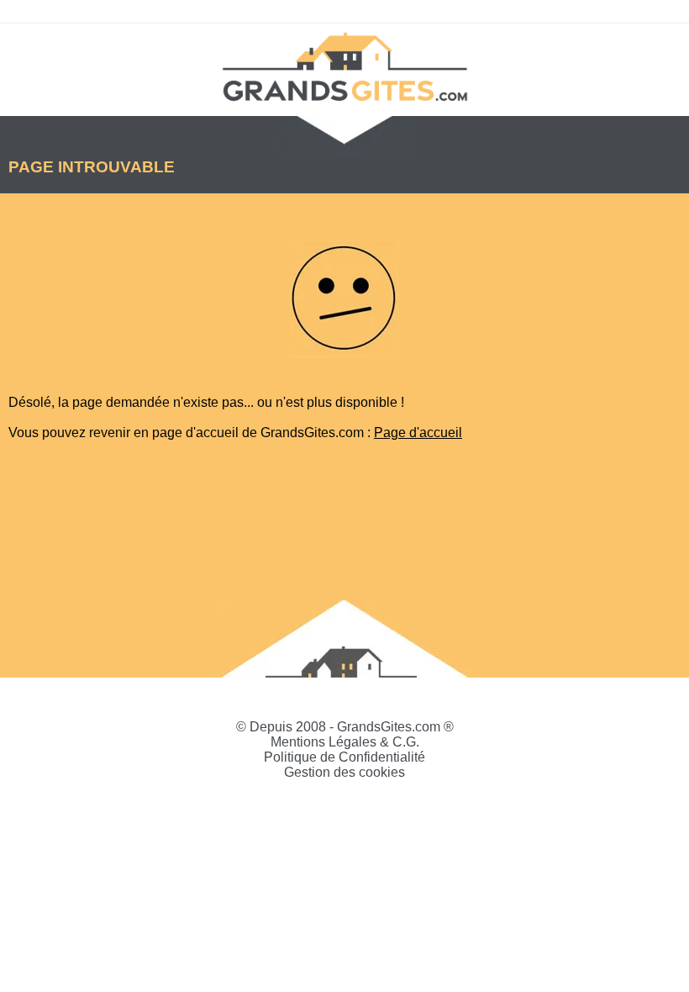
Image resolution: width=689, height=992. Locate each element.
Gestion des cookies (344, 772)
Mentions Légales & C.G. (345, 742)
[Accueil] (344, 66)
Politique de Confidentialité (344, 757)
